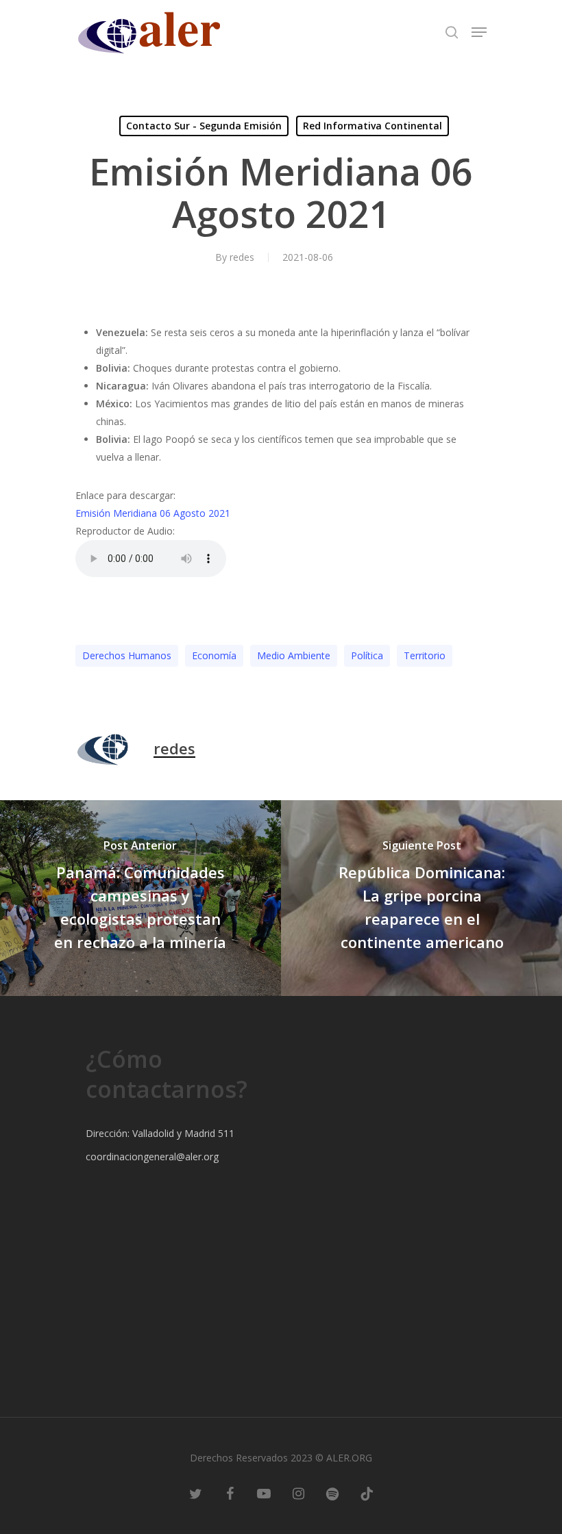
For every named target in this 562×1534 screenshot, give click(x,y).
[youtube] (264, 1493)
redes (242, 257)
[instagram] (298, 1493)
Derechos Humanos (126, 655)
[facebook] (229, 1493)
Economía (214, 655)
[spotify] (332, 1493)
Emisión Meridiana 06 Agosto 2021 (152, 513)
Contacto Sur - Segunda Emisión (204, 125)
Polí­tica (367, 655)
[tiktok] (366, 1493)
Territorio (424, 655)
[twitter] (195, 1493)
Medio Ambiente (293, 655)
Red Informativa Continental (372, 125)
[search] (452, 32)
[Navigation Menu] (479, 32)
